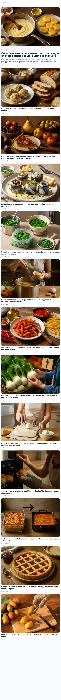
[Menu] (57, 2)
